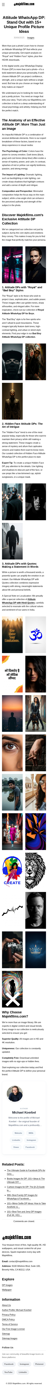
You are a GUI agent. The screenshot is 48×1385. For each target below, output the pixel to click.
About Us (6, 1305)
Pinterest (39, 1364)
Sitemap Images (9, 1338)
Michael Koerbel (24, 1112)
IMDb (31, 1133)
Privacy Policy (8, 1315)
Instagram (31, 1140)
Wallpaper (7, 1290)
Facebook (30, 1147)
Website (18, 1133)
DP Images (7, 1285)
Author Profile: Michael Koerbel (16, 1310)
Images (30, 38)
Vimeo (16, 1147)
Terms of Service (10, 1324)
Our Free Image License (13, 1329)
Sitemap (6, 1334)
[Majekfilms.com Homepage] (24, 1238)
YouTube (8, 1372)
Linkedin (16, 1140)
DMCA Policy (8, 1319)
